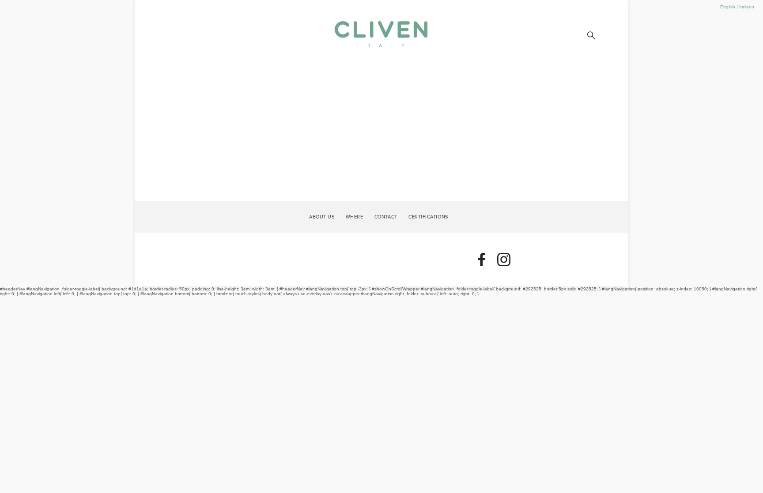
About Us (321, 216)
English (727, 6)
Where (354, 216)
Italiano (746, 6)
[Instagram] (504, 259)
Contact (385, 216)
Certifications (428, 216)
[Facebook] (482, 259)
